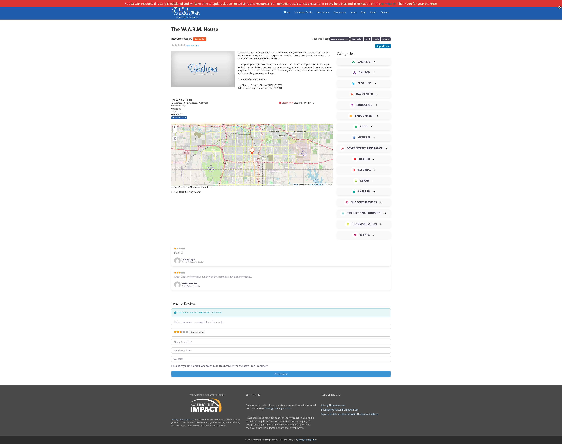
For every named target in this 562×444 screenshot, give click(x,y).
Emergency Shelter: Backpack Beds (340, 409)
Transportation (364, 224)
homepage (388, 4)
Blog (363, 12)
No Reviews (192, 45)
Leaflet (296, 184)
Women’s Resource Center (193, 262)
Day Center (200, 39)
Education (364, 105)
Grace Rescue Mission (191, 286)
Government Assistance (364, 148)
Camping (364, 61)
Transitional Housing (364, 213)
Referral (364, 169)
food (367, 39)
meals (376, 39)
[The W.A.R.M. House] (252, 151)
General (364, 137)
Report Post (383, 46)
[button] (296, 102)
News (353, 12)
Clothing (364, 83)
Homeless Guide (303, 12)
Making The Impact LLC (182, 419)
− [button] (174, 130)
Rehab (364, 180)
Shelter (364, 191)
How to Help (323, 12)
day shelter (357, 39)
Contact (385, 12)
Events (364, 234)
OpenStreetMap (316, 184)
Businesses (340, 12)
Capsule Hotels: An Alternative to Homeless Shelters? (350, 414)
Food (364, 126)
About (373, 12)
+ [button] (174, 126)
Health (364, 159)
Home (287, 12)
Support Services (364, 202)
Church (364, 72)
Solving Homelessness (333, 405)
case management (339, 39)
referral (385, 39)
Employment (364, 115)
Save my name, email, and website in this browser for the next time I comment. (222, 366)
